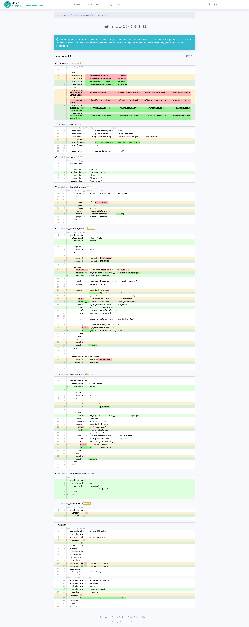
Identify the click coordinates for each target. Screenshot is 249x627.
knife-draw (73, 15)
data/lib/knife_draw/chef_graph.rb (72, 187)
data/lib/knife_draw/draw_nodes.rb (72, 228)
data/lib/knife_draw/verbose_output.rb (73, 473)
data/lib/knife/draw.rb (66, 157)
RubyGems (61, 15)
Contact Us (104, 617)
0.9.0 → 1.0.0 (102, 15)
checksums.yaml (65, 63)
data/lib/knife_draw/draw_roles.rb (72, 374)
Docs (144, 617)
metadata (62, 524)
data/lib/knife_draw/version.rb (70, 503)
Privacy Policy (133, 617)
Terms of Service (118, 617)
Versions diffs (87, 15)
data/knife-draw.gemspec (68, 124)
